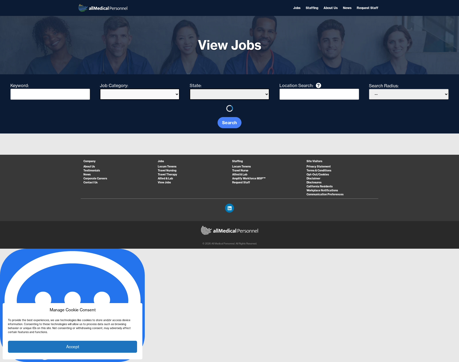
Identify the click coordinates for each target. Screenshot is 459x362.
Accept (72, 346)
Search (229, 122)
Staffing (312, 8)
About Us (331, 8)
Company (89, 161)
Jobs (296, 8)
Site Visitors (314, 161)
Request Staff (367, 8)
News (347, 8)
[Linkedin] (229, 208)
